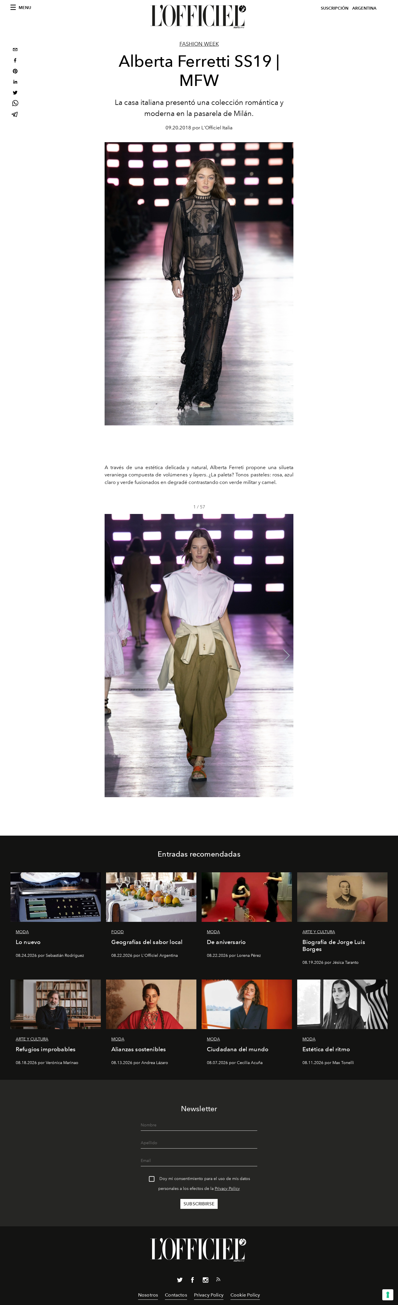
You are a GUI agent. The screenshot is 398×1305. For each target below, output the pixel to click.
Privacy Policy (227, 1188)
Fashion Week (199, 44)
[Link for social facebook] (193, 1281)
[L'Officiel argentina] (199, 16)
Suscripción (334, 8)
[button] (286, 655)
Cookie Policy (245, 1295)
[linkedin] (15, 82)
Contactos (176, 1295)
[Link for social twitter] (180, 1281)
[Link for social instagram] (205, 1281)
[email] (15, 50)
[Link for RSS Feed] (218, 1280)
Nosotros (148, 1295)
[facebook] (15, 61)
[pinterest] (15, 71)
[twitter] (15, 93)
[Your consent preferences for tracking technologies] (387, 1294)
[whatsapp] (15, 104)
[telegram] (15, 115)
